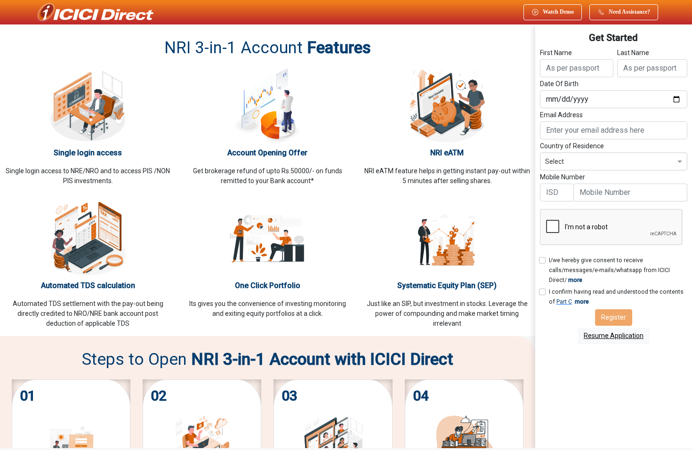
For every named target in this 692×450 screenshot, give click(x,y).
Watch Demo (558, 11)
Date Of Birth (559, 84)
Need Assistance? (629, 11)
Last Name (633, 52)
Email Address (561, 115)
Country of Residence (572, 146)
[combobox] (613, 160)
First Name (556, 52)
